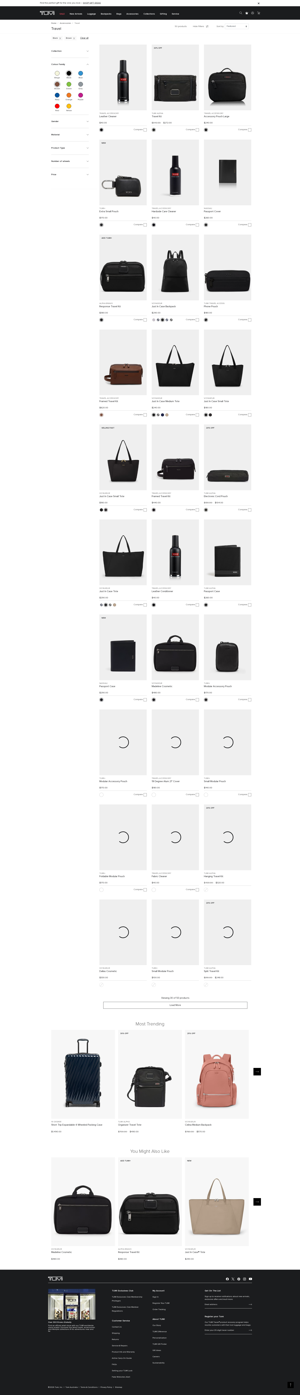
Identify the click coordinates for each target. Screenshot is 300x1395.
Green (69, 84)
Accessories (65, 23)
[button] (70, 51)
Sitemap (118, 1387)
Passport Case (212, 591)
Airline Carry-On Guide (122, 1358)
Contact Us (117, 1327)
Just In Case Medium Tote (166, 401)
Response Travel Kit (110, 306)
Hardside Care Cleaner (164, 211)
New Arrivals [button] (76, 14)
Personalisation (159, 1338)
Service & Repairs (120, 1346)
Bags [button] (118, 14)
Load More (175, 1005)
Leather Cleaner (108, 116)
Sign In (155, 1297)
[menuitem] (62, 13)
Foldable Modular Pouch (112, 876)
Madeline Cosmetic (162, 686)
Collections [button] (149, 14)
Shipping (116, 1333)
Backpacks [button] (106, 14)
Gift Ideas (156, 1350)
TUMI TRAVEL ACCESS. (214, 303)
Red (57, 106)
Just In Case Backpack (164, 306)
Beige (57, 73)
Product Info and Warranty (123, 1352)
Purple (80, 95)
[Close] (258, 3)
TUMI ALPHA (157, 113)
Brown (69, 38)
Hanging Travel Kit (213, 876)
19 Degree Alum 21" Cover (166, 781)
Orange (69, 95)
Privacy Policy (106, 1387)
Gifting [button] (163, 14)
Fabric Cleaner (159, 876)
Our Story (156, 1325)
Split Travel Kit (211, 971)
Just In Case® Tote (195, 1252)
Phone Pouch (211, 306)
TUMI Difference (159, 1332)
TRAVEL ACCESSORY (109, 113)
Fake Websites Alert (121, 1377)
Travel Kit (157, 116)
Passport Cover (212, 211)
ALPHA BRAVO (106, 303)
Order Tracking (159, 1309)
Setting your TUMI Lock (122, 1371)
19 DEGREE (56, 1122)
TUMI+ (102, 208)
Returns (115, 1339)
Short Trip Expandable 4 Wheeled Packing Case (76, 1125)
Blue (80, 73)
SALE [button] (62, 14)
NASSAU (208, 208)
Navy (57, 95)
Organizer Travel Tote (129, 1125)
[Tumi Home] (47, 13)
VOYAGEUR (157, 303)
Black (55, 38)
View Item (83, 1111)
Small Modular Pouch (215, 781)
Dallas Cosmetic (108, 971)
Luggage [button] (91, 14)
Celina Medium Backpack (198, 1125)
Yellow (69, 106)
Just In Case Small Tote (216, 401)
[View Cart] (258, 13)
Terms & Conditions (89, 1387)
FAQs (114, 1364)
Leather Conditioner (162, 591)
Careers (156, 1357)
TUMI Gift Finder (159, 1344)
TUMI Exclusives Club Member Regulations (125, 1309)
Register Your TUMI (161, 1303)
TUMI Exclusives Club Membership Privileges (127, 1299)
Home (53, 23)
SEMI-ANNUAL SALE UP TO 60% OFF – (65, 3)
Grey (80, 84)
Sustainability (158, 1363)
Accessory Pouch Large (216, 116)
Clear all (84, 38)
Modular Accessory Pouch (218, 686)
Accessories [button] (132, 14)
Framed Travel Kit (108, 401)
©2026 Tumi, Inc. (55, 1387)
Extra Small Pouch (108, 211)
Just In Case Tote (108, 591)
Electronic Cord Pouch (216, 496)
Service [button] (175, 14)
